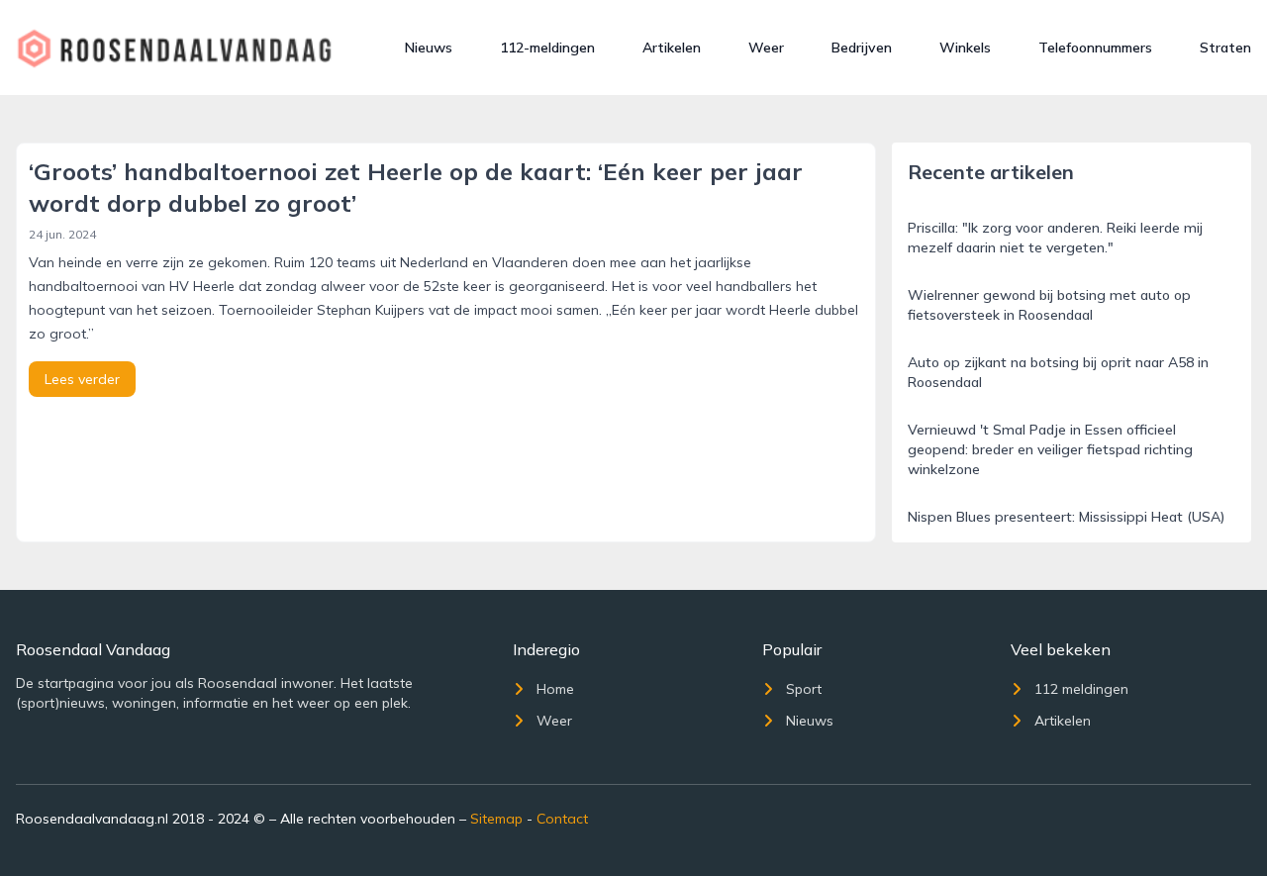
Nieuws (428, 47)
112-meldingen (547, 47)
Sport (804, 689)
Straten (1225, 47)
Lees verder (82, 379)
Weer (766, 47)
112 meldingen (1081, 689)
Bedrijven (861, 47)
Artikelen (671, 47)
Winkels (965, 47)
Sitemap (496, 818)
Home (555, 689)
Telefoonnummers (1095, 47)
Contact (562, 818)
